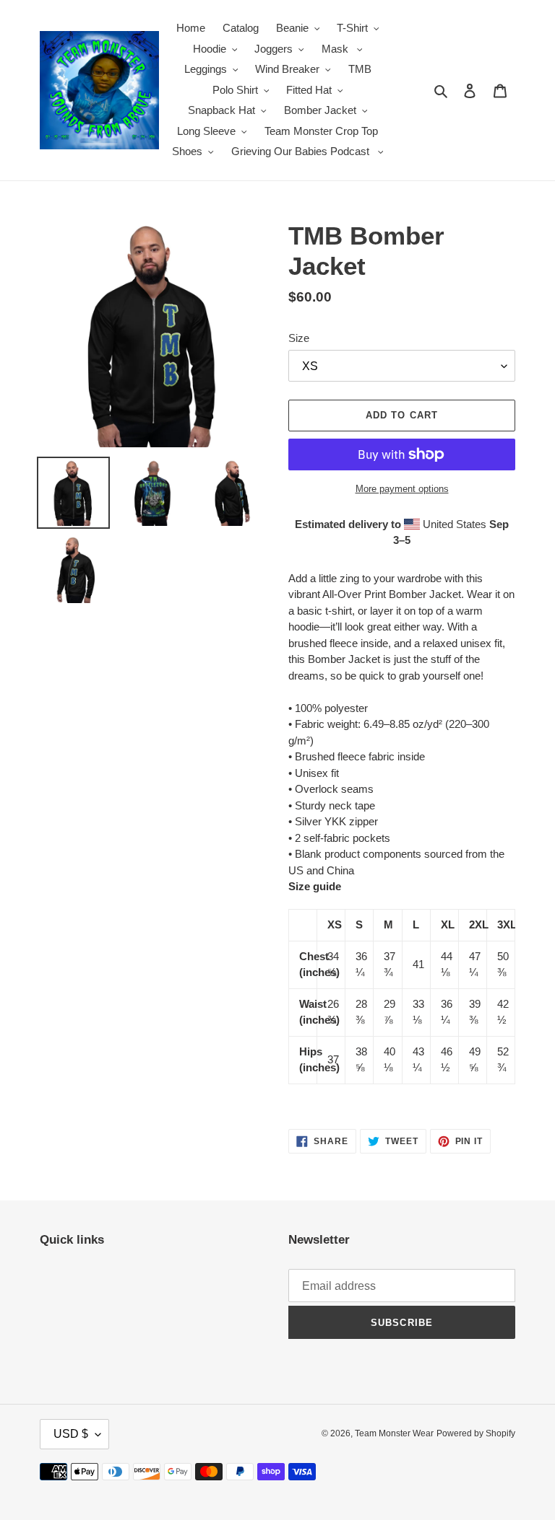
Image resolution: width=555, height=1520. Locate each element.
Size (298, 338)
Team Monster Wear (394, 1433)
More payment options (402, 488)
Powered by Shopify (475, 1433)
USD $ (70, 1434)
